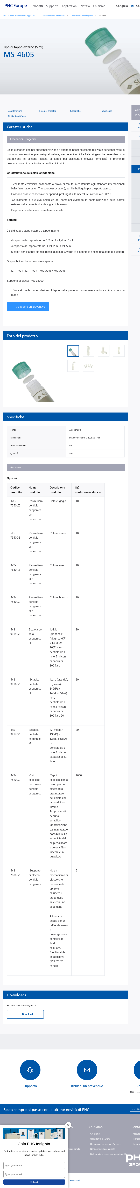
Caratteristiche (14, 111)
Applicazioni (69, 6)
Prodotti (37, 6)
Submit (34, 1182)
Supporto (52, 6)
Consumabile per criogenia (82, 16)
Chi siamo (99, 6)
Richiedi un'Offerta (16, 116)
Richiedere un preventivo (30, 306)
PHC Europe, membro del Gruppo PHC (19, 16)
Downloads (106, 111)
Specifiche (75, 111)
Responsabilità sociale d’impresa (105, 1144)
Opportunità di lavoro (100, 1139)
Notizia (85, 6)
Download (27, 1014)
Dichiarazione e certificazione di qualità (108, 1154)
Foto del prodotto (47, 111)
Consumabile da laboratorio (53, 16)
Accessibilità (75, 1180)
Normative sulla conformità (102, 1149)
